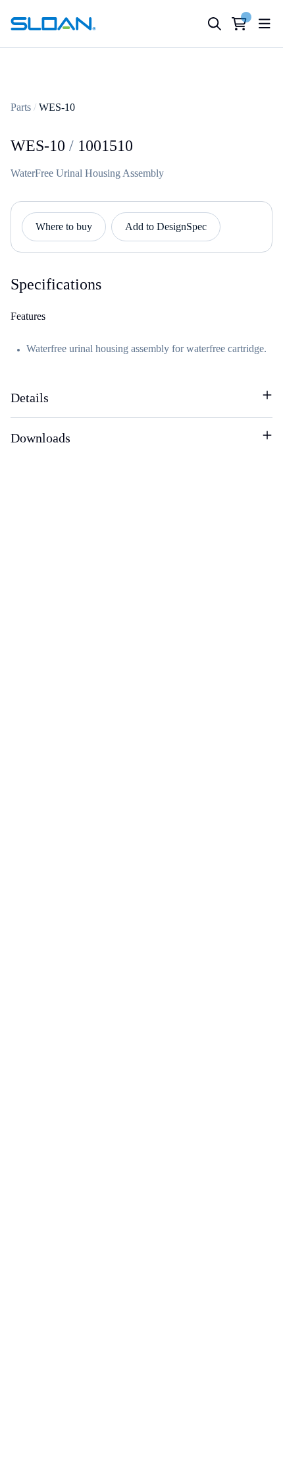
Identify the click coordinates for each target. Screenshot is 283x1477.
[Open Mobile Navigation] (264, 24)
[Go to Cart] (239, 23)
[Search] (214, 24)
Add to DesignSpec (166, 226)
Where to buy (64, 226)
